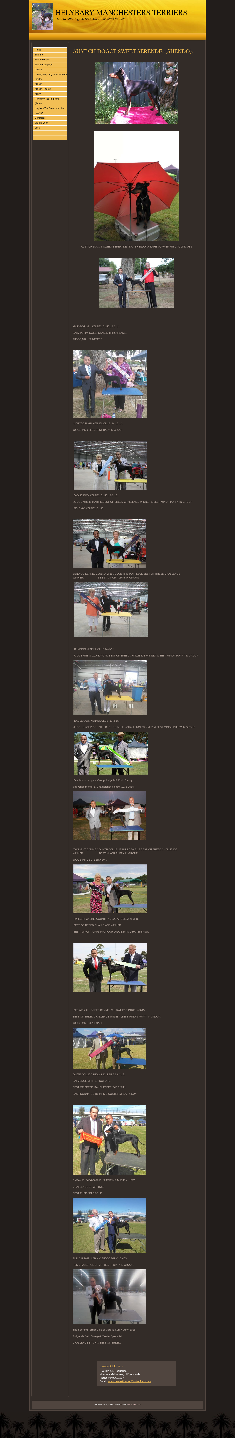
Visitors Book (41, 123)
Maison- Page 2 (43, 89)
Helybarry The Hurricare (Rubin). (47, 101)
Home (38, 50)
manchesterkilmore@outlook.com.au (129, 1381)
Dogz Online (134, 1405)
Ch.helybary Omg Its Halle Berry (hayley (51, 76)
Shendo (39, 54)
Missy (38, 94)
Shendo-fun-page (44, 64)
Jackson (39, 69)
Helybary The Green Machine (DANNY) (49, 110)
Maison (38, 84)
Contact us (40, 118)
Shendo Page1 (42, 59)
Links (37, 128)
